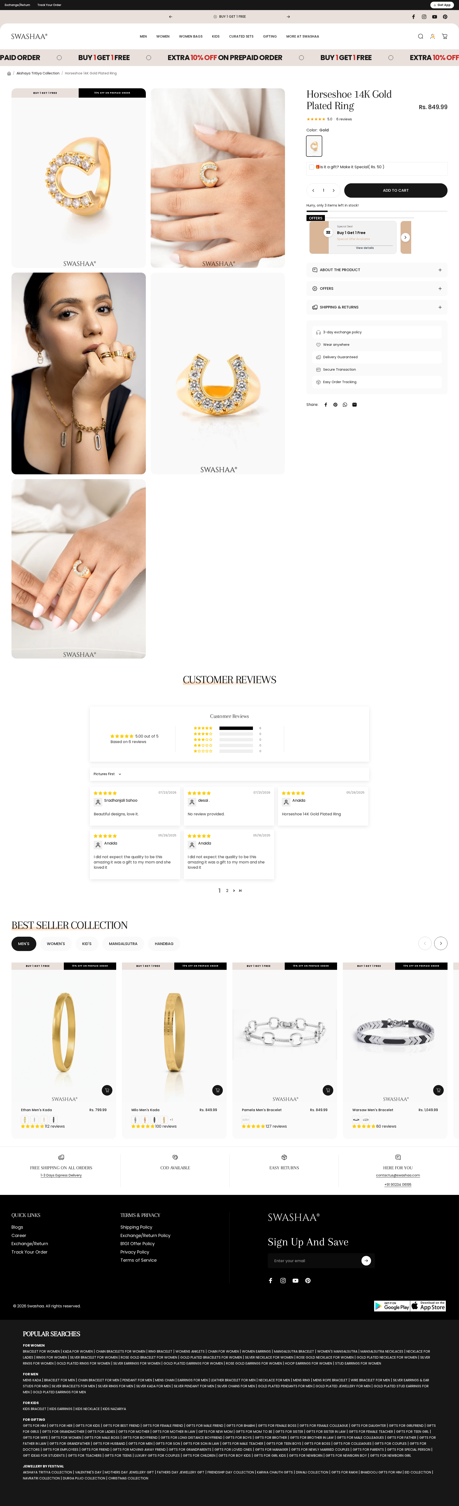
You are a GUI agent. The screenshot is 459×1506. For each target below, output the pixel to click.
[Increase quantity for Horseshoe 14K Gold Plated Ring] (334, 190)
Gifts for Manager (271, 1449)
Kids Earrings (60, 1408)
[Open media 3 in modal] (78, 373)
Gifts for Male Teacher (242, 1443)
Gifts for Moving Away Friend (139, 1449)
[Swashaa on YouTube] (295, 1280)
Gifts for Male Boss (102, 1437)
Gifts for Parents (368, 1449)
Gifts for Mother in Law (174, 1431)
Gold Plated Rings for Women (83, 1363)
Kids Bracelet (34, 1408)
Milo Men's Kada (145, 1110)
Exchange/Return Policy (145, 1235)
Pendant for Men (137, 1380)
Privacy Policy (134, 1252)
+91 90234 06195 (397, 1184)
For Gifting (34, 1419)
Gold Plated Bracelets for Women (211, 1357)
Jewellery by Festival (43, 1466)
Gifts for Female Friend (163, 1425)
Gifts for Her (60, 1425)
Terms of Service (138, 1260)
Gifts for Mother (133, 1431)
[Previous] (170, 16)
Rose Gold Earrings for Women (254, 1363)
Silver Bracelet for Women (94, 1357)
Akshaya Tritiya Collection (38, 73)
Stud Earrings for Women (358, 1363)
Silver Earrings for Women (136, 1363)
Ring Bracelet (160, 1351)
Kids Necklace (88, 1408)
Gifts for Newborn (305, 1455)
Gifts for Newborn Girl (390, 1455)
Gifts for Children (199, 1455)
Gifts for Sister (289, 1431)
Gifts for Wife (35, 1437)
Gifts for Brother (271, 1437)
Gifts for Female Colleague (324, 1425)
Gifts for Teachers (85, 1455)
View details (365, 248)
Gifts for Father (401, 1437)
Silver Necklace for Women (269, 1357)
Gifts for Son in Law (201, 1443)
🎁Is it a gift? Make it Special (349, 167)
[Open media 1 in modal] (78, 178)
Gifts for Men (140, 1443)
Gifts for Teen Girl (412, 1431)
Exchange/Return (17, 5)
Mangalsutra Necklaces (382, 1351)
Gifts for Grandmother (63, 1431)
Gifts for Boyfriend (140, 1437)
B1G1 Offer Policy (137, 1244)
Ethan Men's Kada (36, 1110)
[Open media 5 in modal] (78, 569)
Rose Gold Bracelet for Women (149, 1357)
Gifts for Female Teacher (371, 1431)
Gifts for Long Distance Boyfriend (191, 1437)
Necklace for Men (274, 1380)
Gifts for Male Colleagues (360, 1437)
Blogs (17, 1227)
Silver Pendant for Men (194, 1386)
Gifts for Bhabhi (240, 1425)
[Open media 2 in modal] (218, 178)
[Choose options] (107, 1090)
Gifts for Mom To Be (254, 1431)
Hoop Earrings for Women (308, 1363)
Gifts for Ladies (101, 1431)
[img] (105, 793)
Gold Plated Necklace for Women (387, 1357)
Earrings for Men (193, 1380)
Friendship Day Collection (231, 1472)
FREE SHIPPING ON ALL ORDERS (61, 1167)
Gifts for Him (34, 1425)
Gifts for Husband (109, 1443)
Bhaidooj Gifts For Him (381, 1472)
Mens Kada (32, 1380)
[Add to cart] (328, 1090)
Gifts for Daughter (368, 1425)
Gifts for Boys (238, 1437)
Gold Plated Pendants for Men (285, 1386)
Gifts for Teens (118, 1455)
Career (18, 1235)
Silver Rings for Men (115, 1386)
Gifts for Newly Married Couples (320, 1449)
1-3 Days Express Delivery (61, 1175)
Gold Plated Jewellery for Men (343, 1386)
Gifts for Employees (60, 1449)
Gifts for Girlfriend (406, 1425)
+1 (171, 1119)
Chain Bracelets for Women (120, 1351)
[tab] (23, 944)
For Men (30, 1374)
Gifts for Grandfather (69, 1443)
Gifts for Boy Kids (235, 1455)
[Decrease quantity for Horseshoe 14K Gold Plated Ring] (312, 190)
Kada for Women (78, 1351)
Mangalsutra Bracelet (294, 1351)
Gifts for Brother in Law (312, 1437)
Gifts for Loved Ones (233, 1449)
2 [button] (227, 890)
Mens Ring (301, 1380)
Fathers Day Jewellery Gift (180, 1472)
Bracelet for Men (59, 1380)
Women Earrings (256, 1351)
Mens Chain (165, 1380)
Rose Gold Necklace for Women (325, 1357)
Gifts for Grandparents (190, 1449)
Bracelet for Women (41, 1351)
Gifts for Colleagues (352, 1443)
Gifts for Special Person (408, 1449)
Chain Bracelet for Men (98, 1380)
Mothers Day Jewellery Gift (129, 1472)
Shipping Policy (136, 1227)
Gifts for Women (66, 1437)
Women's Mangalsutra (337, 1351)
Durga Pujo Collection (84, 1478)
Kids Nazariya (114, 1408)
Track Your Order (49, 5)
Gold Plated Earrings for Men (59, 1392)
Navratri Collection (41, 1478)
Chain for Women (223, 1351)
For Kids (31, 1402)
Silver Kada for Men (153, 1386)
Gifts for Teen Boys (283, 1443)
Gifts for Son (168, 1443)
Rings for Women (51, 1357)
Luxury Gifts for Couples (157, 1455)
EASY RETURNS (284, 1167)
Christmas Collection (128, 1478)
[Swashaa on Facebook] (270, 1280)
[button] (203, 728)
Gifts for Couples (391, 1443)
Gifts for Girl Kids (270, 1455)
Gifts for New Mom (215, 1431)
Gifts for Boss (317, 1443)
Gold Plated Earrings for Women (193, 1363)
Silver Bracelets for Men (73, 1386)
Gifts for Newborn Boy (346, 1455)
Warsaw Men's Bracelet (372, 1110)
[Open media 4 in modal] (218, 373)
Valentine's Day (88, 1472)
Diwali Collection (312, 1472)
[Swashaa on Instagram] (283, 1280)
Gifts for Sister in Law (326, 1431)
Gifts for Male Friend (204, 1425)
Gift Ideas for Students (44, 1455)
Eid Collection (418, 1472)
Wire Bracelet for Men (370, 1380)
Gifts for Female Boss (277, 1425)
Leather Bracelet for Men (233, 1380)
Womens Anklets (190, 1351)
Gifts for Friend (95, 1449)
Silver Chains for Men (236, 1386)
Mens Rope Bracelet (330, 1380)
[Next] (288, 16)
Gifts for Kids (88, 1425)
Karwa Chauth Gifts (275, 1472)
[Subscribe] (366, 1260)
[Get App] (410, 1306)
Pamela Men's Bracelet (262, 1110)
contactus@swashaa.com (398, 1175)
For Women (34, 1345)
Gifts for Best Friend (121, 1425)
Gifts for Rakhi (344, 1472)
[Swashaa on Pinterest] (308, 1280)
